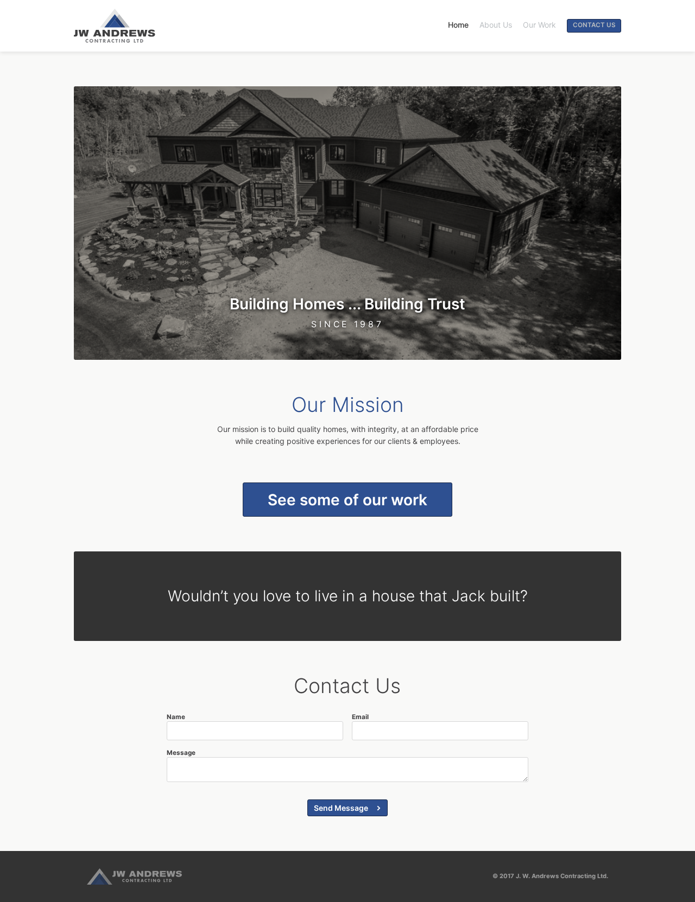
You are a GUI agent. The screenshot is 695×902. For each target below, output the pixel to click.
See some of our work (347, 500)
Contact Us (594, 25)
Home (458, 24)
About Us (495, 24)
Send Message (341, 807)
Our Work (539, 24)
